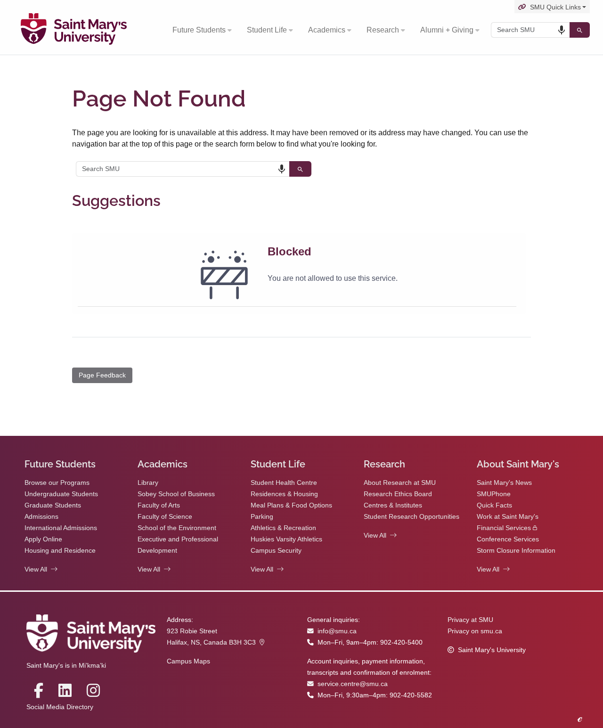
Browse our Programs (57, 482)
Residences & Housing (284, 494)
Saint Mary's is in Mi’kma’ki (66, 665)
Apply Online (43, 539)
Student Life (267, 30)
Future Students (199, 30)
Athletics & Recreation (283, 528)
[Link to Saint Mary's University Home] (74, 30)
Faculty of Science (165, 516)
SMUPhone (494, 494)
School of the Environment (177, 528)
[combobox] (530, 30)
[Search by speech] (561, 30)
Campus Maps (188, 661)
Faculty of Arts (159, 505)
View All (35, 569)
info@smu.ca (337, 631)
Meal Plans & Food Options (291, 505)
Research (383, 30)
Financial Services (504, 528)
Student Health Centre (284, 482)
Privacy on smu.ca (475, 631)
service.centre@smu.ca (353, 683)
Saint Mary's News (504, 482)
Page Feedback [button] (102, 375)
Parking (262, 516)
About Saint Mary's (518, 464)
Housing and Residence (60, 550)
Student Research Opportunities (411, 516)
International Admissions (60, 528)
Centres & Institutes (393, 505)
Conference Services (508, 539)
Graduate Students (52, 505)
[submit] (580, 30)
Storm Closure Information (516, 550)
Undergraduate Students (61, 494)
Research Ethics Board (398, 494)
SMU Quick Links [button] (555, 7)
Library (148, 482)
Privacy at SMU (470, 619)
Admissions (41, 516)
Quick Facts (494, 505)
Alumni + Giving (446, 30)
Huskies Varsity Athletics (286, 539)
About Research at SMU (400, 482)
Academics (326, 30)
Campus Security (276, 550)
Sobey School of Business (176, 494)
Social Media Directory (59, 707)
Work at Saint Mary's (507, 516)
